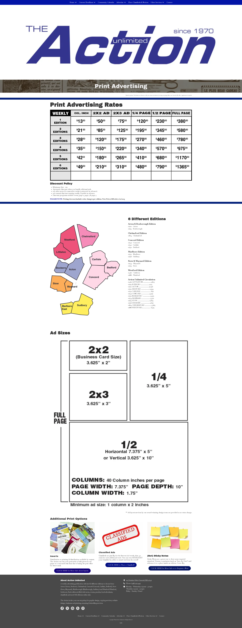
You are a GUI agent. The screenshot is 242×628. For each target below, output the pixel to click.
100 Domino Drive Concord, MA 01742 (139, 580)
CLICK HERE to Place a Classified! (121, 565)
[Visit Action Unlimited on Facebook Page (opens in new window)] (62, 608)
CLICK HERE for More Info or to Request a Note (169, 568)
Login (121, 622)
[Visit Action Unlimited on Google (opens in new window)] (72, 608)
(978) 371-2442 (136, 583)
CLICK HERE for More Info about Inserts (72, 571)
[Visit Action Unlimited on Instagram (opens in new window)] (83, 608)
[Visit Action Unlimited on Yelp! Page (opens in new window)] (77, 608)
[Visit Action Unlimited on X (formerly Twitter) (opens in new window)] (67, 608)
